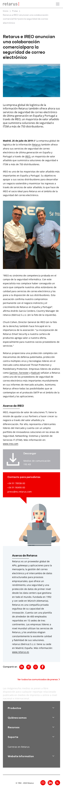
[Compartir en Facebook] (42, 667)
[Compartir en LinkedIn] (21, 667)
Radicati (35, 372)
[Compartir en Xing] (28, 667)
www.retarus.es (20, 652)
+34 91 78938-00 (16, 483)
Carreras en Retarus (19, 746)
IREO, (28, 156)
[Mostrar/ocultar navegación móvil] (57, 4)
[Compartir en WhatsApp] (35, 667)
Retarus (36, 144)
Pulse (15, 11)
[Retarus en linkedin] (50, 782)
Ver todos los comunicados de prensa (37, 679)
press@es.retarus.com (19, 491)
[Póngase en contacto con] (43, 782)
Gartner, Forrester (19, 372)
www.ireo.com (10, 443)
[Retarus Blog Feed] (57, 782)
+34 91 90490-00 (16, 487)
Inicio (5, 11)
